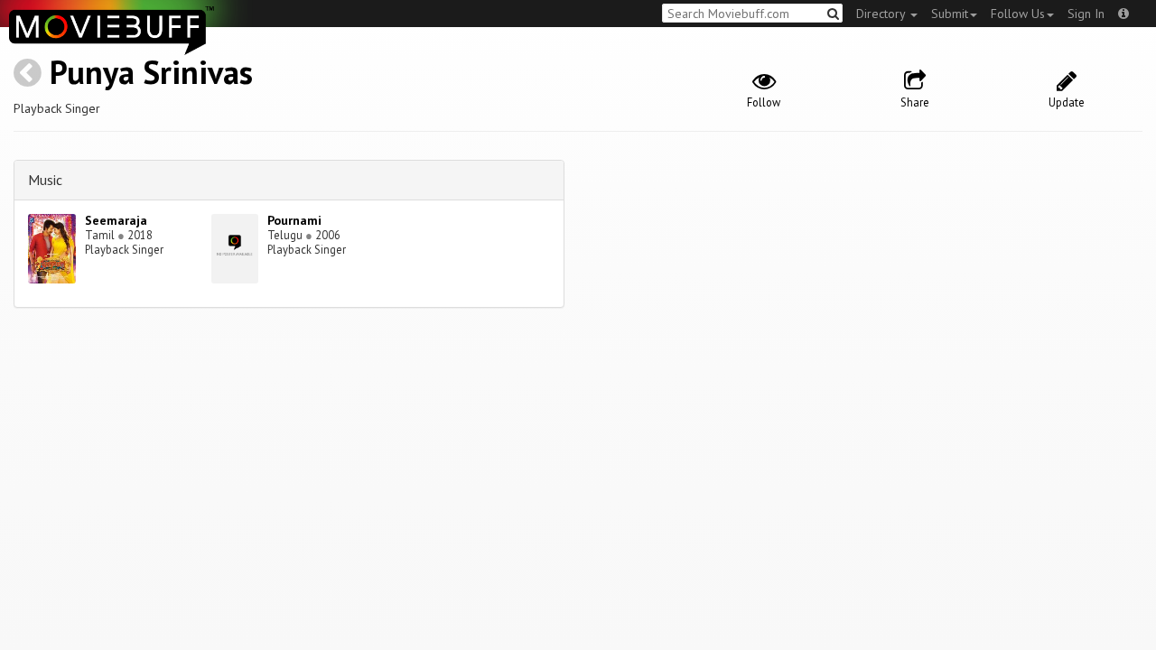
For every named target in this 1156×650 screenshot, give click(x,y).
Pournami (294, 220)
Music (45, 180)
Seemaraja (116, 220)
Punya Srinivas (151, 72)
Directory (882, 13)
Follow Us (1018, 13)
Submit (949, 13)
